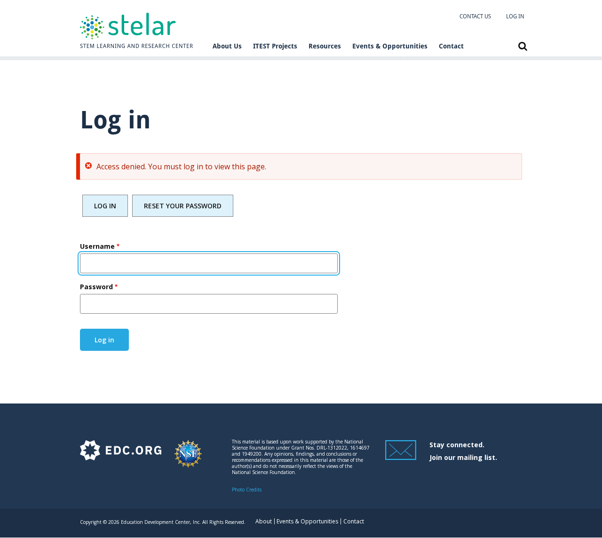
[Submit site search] (522, 46)
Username (97, 246)
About (263, 521)
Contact (451, 46)
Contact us (475, 16)
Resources (325, 46)
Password (96, 286)
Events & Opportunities (390, 46)
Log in (515, 16)
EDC (120, 458)
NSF (188, 458)
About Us (227, 46)
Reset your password (183, 205)
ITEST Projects (275, 46)
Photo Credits (246, 489)
